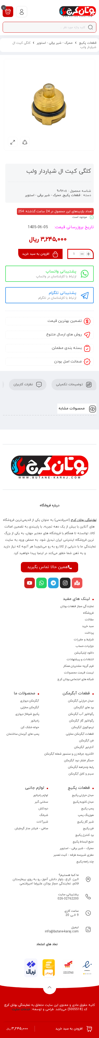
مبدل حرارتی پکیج (83, 795)
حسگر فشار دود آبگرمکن (79, 760)
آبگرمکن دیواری (29, 701)
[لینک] (77, 11)
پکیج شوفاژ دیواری (27, 714)
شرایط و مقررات (84, 639)
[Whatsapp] (41, 583)
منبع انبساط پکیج (83, 842)
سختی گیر (41, 802)
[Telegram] (53, 583)
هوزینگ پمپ (86, 815)
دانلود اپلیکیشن (84, 653)
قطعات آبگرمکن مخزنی (80, 734)
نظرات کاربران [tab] (23, 384)
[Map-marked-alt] (77, 583)
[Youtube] (29, 583)
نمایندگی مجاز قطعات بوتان (77, 606)
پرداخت (89, 633)
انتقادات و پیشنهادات (80, 659)
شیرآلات (42, 822)
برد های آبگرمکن (84, 707)
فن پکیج (88, 828)
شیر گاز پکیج (85, 822)
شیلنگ (43, 815)
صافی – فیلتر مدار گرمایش (31, 828)
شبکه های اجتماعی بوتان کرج (75, 679)
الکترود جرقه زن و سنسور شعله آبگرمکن (69, 754)
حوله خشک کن (30, 727)
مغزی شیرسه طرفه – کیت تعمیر (73, 855)
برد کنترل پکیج (84, 835)
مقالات (89, 619)
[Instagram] (65, 583)
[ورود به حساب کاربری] (21, 11)
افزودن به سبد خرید (35, 254)
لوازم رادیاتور (40, 795)
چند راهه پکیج (85, 861)
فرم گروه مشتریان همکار (78, 666)
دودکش (43, 808)
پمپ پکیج (87, 808)
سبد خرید (88, 626)
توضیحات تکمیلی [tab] (70, 384)
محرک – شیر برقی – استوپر (77, 848)
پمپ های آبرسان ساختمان (23, 734)
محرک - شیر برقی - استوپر (55, 43)
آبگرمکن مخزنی (30, 707)
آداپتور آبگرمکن (84, 747)
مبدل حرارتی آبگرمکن (81, 701)
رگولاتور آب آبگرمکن (81, 714)
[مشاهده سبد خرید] (8, 11)
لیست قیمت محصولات (79, 673)
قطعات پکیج (87, 43)
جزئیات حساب (85, 646)
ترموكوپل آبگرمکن (83, 727)
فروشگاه (88, 613)
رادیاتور (35, 721)
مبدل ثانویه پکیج (83, 802)
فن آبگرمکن (86, 740)
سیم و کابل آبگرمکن (81, 774)
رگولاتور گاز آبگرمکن (81, 721)
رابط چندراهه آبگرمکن (81, 767)
